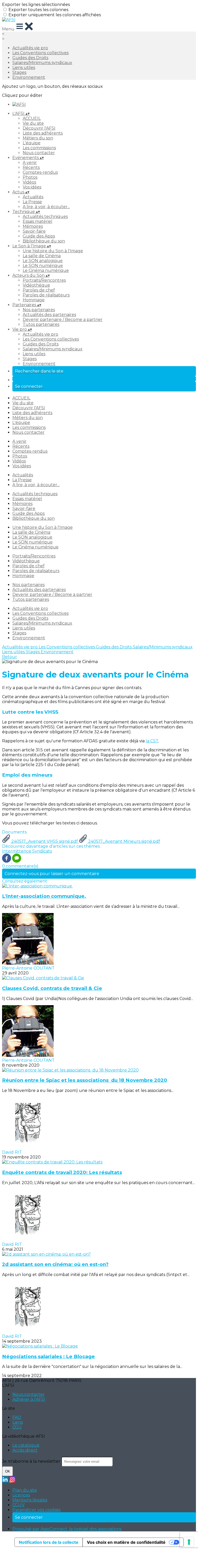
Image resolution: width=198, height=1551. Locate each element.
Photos (30, 177)
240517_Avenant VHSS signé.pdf (44, 841)
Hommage (34, 299)
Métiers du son (38, 138)
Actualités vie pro (30, 47)
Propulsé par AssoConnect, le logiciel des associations (66, 1528)
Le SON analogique (43, 260)
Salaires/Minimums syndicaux (42, 62)
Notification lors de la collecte (48, 1542)
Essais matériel (37, 221)
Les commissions (39, 147)
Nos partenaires (39, 309)
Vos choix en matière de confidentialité (126, 1542)
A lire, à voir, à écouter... (46, 206)
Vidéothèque (36, 285)
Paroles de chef (39, 290)
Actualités (33, 196)
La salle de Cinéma (42, 255)
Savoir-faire (34, 231)
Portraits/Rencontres (44, 280)
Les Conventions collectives (40, 52)
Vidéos (29, 182)
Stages (19, 72)
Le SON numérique (43, 265)
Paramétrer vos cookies (36, 1509)
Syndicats (42, 851)
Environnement (28, 77)
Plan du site (24, 1490)
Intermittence (17, 851)
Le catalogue (25, 1445)
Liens (17, 1422)
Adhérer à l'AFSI (28, 1399)
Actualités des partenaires (49, 314)
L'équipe (31, 142)
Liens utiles (23, 67)
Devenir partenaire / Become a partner (63, 319)
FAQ (16, 1417)
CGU (17, 1427)
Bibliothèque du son (44, 241)
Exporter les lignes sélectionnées (36, 4)
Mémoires (33, 226)
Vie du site (33, 123)
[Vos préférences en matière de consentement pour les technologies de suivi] (189, 1542)
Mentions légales (29, 1500)
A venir (30, 162)
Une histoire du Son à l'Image (53, 250)
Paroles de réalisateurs (46, 295)
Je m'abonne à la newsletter (31, 1461)
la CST (152, 740)
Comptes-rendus (40, 172)
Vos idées (32, 187)
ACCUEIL (32, 118)
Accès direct (24, 1450)
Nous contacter (39, 152)
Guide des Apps (39, 236)
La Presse (32, 201)
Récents (31, 167)
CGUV (18, 1504)
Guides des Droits (30, 57)
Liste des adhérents (43, 133)
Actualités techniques (45, 216)
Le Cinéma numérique (46, 270)
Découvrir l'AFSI (39, 128)
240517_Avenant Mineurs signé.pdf (123, 841)
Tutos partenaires (41, 324)
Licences (21, 1495)
